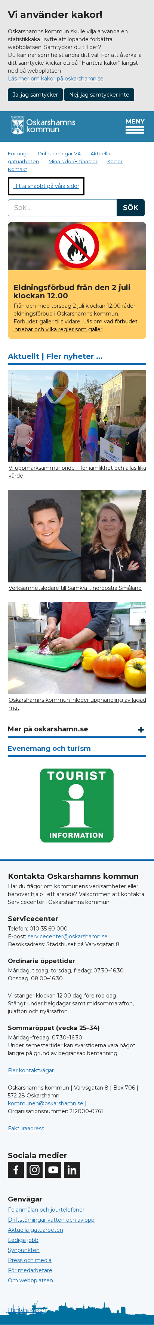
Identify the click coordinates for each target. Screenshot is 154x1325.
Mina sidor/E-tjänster (73, 161)
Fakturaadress (26, 1128)
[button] (141, 730)
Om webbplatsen (30, 1280)
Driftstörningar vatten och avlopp (51, 1219)
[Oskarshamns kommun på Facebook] (16, 1170)
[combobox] (76, 207)
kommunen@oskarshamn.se (45, 1103)
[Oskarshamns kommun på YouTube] (53, 1170)
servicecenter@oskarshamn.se (68, 936)
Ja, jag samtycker (35, 94)
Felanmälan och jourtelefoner (46, 1209)
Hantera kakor (26, 1310)
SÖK (130, 208)
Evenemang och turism (49, 748)
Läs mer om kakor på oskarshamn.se (56, 78)
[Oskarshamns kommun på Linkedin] (72, 1170)
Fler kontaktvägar (31, 1070)
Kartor (115, 161)
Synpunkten (24, 1250)
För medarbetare (30, 1270)
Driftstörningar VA (59, 153)
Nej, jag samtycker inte (99, 94)
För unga (19, 153)
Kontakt (17, 169)
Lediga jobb (23, 1240)
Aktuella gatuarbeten (35, 1230)
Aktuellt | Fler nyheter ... (55, 356)
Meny (135, 121)
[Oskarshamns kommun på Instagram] (35, 1170)
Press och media (30, 1260)
